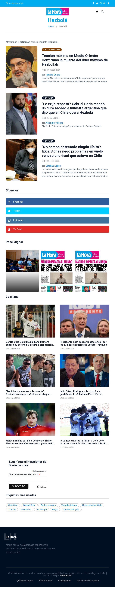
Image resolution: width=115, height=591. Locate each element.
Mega (55, 509)
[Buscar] (102, 12)
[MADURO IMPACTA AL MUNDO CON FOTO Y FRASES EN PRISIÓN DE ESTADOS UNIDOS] (56, 271)
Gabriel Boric (29, 505)
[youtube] (104, 3)
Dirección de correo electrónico (24, 474)
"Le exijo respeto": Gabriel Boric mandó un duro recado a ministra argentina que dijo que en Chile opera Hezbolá (74, 108)
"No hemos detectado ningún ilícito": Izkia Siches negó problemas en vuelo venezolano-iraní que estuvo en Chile (72, 151)
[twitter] (97, 3)
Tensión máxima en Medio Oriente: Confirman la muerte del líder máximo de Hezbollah (75, 60)
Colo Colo (13, 505)
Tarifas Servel (45, 580)
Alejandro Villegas (54, 122)
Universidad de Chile (92, 505)
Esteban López (53, 165)
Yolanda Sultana (69, 505)
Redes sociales (48, 505)
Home (51, 26)
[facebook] (93, 3)
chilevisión (26, 509)
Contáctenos (64, 580)
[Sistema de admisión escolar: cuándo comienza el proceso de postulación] (22, 271)
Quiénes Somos (24, 580)
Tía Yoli (12, 509)
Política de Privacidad (88, 580)
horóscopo (42, 509)
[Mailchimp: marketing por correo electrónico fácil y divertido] (41, 489)
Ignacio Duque (53, 74)
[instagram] (101, 3)
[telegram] (108, 3)
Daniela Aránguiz (71, 509)
